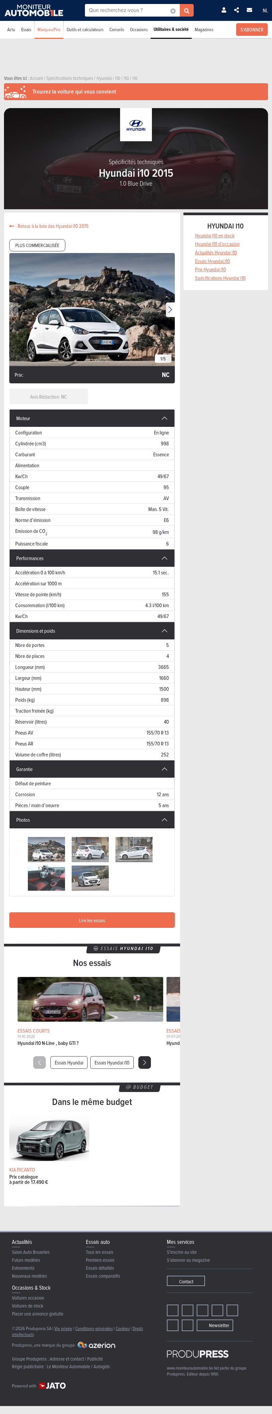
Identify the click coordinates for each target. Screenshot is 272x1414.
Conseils (116, 29)
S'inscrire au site (182, 1252)
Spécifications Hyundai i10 (220, 278)
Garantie (24, 769)
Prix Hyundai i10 (210, 269)
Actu (11, 29)
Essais (26, 29)
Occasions (139, 29)
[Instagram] (187, 1310)
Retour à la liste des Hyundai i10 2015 (53, 225)
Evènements (23, 1267)
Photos (23, 819)
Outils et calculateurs (85, 29)
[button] (170, 309)
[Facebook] (172, 1310)
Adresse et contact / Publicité (76, 1358)
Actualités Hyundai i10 (216, 252)
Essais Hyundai (69, 1062)
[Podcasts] (187, 1325)
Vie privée (63, 1328)
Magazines (204, 29)
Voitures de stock (27, 1305)
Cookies (123, 1328)
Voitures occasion (28, 1297)
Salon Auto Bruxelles (31, 1252)
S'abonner (251, 29)
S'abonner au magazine (188, 1259)
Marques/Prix (48, 29)
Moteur (23, 418)
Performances (29, 558)
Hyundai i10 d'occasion (217, 243)
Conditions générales (94, 1328)
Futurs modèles (26, 1259)
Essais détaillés (100, 1267)
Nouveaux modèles (29, 1275)
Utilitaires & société (171, 29)
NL (265, 10)
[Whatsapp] (232, 1310)
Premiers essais (100, 1259)
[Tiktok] (217, 1310)
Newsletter (219, 1325)
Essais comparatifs (103, 1275)
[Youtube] (202, 1310)
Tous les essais (99, 1252)
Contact (186, 1281)
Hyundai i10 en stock (215, 235)
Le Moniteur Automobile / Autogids (78, 1366)
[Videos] (172, 1325)
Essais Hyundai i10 (112, 1062)
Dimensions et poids (35, 630)
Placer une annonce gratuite (37, 1313)
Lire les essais (92, 920)
